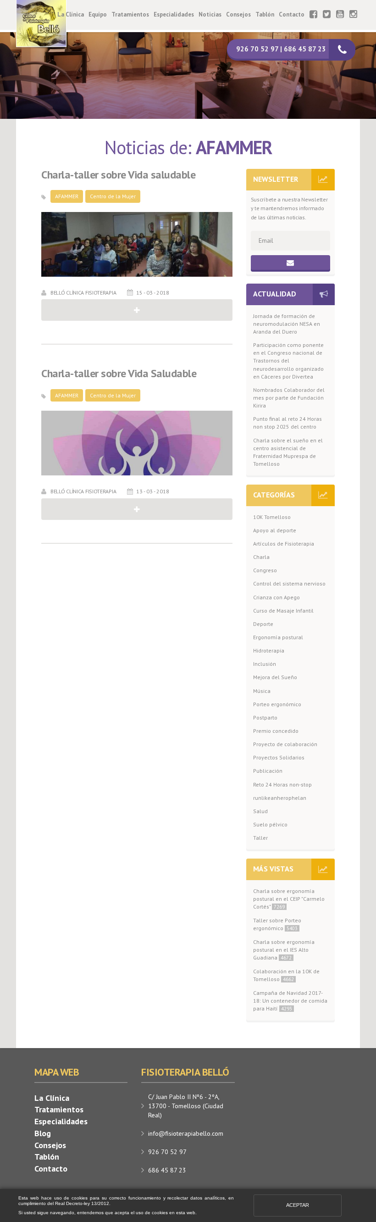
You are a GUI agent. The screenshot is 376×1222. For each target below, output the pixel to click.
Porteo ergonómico (277, 704)
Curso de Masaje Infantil (283, 610)
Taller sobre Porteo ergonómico (277, 924)
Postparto (265, 717)
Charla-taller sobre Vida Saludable (118, 373)
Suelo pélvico (270, 824)
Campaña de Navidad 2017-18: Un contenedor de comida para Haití (290, 1000)
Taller (260, 837)
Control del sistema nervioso (289, 583)
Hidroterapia (268, 650)
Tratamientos (130, 14)
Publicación (267, 770)
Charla (261, 556)
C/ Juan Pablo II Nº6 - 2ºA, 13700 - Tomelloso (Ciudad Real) (185, 1106)
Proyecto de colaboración (285, 744)
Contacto (291, 14)
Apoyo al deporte (274, 530)
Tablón (264, 14)
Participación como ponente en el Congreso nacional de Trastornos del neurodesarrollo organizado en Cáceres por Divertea (288, 360)
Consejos (238, 14)
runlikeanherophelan (279, 797)
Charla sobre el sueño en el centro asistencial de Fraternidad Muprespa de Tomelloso (288, 452)
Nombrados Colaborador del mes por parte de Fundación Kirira (289, 397)
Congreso (265, 570)
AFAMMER (66, 196)
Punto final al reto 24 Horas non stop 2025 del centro (287, 422)
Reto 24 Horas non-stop (282, 784)
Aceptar (297, 1205)
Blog (42, 1133)
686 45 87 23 (167, 1170)
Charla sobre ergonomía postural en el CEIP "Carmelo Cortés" (289, 898)
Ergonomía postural (278, 637)
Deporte (263, 623)
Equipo (97, 14)
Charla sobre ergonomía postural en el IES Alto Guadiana (284, 949)
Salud (260, 811)
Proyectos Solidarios (278, 757)
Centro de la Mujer (113, 196)
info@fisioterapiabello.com (185, 1133)
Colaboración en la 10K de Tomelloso (286, 975)
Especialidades (174, 14)
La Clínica (70, 14)
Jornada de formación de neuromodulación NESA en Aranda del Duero (286, 323)
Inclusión (264, 663)
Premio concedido (276, 730)
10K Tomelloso (272, 516)
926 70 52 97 (167, 1152)
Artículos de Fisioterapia (283, 543)
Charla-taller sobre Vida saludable (118, 175)
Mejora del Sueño (275, 677)
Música (262, 690)
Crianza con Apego (276, 597)
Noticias (210, 14)
